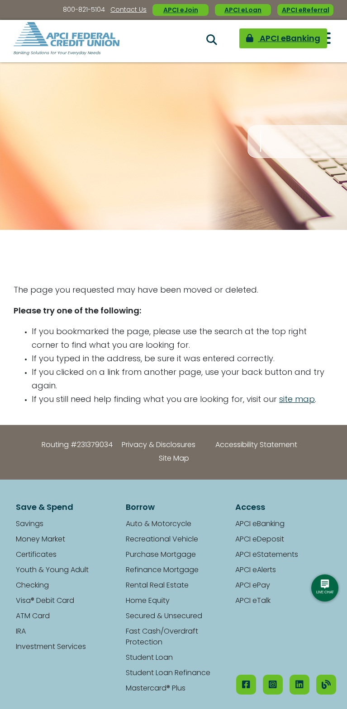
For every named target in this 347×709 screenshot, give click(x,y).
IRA (21, 631)
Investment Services (51, 647)
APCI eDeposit (259, 539)
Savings (29, 524)
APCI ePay (252, 585)
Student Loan (149, 658)
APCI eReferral (305, 10)
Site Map (174, 458)
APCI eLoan (242, 10)
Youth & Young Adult (52, 570)
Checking (32, 585)
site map (297, 400)
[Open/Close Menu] (324, 40)
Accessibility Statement (256, 445)
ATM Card (33, 616)
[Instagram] (273, 685)
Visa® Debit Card (45, 601)
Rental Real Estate (157, 585)
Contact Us (128, 10)
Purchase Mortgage (161, 555)
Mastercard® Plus (155, 688)
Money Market (40, 539)
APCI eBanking (255, 41)
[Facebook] (246, 685)
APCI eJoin (180, 10)
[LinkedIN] (299, 685)
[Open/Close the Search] (181, 41)
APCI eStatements (266, 555)
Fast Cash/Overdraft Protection (162, 637)
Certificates (36, 555)
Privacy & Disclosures (158, 445)
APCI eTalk (253, 601)
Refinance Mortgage (162, 570)
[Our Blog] (326, 685)
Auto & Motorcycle (158, 524)
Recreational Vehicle (162, 539)
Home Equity (148, 601)
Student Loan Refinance (168, 673)
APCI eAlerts (255, 570)
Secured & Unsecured (164, 616)
